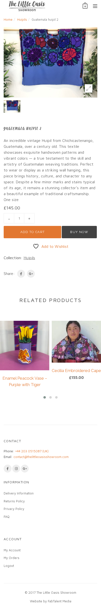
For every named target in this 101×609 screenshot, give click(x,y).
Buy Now (79, 232)
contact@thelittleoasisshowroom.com (41, 457)
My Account (12, 550)
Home (8, 19)
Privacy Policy (14, 509)
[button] (45, 397)
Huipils (22, 19)
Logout (9, 566)
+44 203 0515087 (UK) (32, 451)
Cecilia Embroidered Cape (76, 370)
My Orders (11, 558)
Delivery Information (19, 493)
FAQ (7, 517)
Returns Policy (14, 501)
